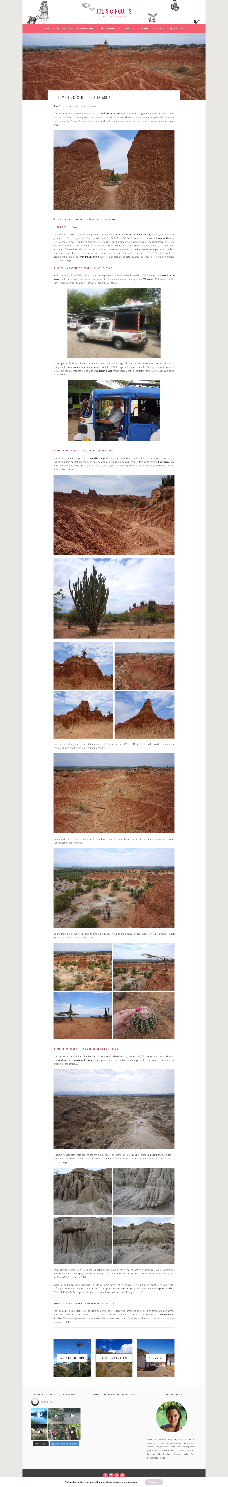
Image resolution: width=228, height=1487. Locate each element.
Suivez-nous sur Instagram (66, 1443)
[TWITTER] (116, 1475)
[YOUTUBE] (122, 1475)
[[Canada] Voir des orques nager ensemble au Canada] (72, 1416)
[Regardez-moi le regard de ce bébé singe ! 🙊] (72, 1432)
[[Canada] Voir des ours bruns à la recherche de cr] (39, 1432)
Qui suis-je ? (176, 28)
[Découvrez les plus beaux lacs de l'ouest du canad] (39, 1416)
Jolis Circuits (114, 11)
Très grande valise (110, 28)
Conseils (159, 28)
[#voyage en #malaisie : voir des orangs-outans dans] (56, 1432)
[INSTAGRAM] (111, 1475)
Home (48, 28)
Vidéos (144, 28)
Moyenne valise (85, 28)
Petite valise (64, 28)
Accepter (154, 1482)
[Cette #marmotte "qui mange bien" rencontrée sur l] (56, 1416)
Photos (130, 28)
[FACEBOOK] (105, 1475)
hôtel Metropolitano (81, 275)
